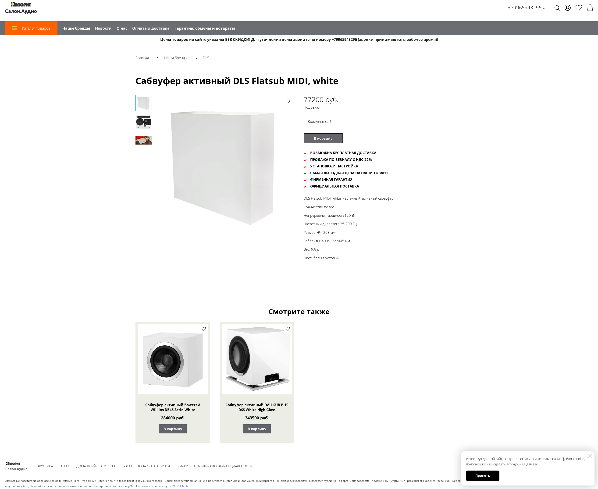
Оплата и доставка (151, 28)
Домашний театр (91, 466)
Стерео (65, 466)
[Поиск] (557, 8)
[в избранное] (288, 101)
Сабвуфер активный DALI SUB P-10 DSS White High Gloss (256, 407)
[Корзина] (590, 7)
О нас (122, 28)
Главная (142, 57)
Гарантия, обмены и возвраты (204, 28)
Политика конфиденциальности (223, 466)
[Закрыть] (590, 456)
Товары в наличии (154, 466)
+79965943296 (526, 7)
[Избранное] (579, 7)
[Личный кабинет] (567, 7)
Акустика (45, 466)
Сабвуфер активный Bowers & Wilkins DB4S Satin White (173, 407)
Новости (103, 28)
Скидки (182, 466)
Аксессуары (122, 466)
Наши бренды (76, 28)
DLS (206, 57)
